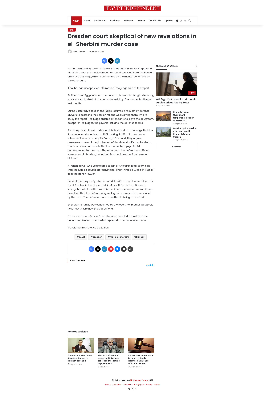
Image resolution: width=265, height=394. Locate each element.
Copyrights (139, 384)
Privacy (149, 384)
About (108, 384)
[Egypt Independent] (132, 8)
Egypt (76, 20)
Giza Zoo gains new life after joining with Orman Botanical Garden (184, 132)
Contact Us (127, 384)
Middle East (100, 20)
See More (176, 146)
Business (115, 20)
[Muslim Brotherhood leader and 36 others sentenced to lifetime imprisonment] (111, 345)
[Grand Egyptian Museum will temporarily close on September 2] (163, 116)
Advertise (116, 384)
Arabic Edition (79, 52)
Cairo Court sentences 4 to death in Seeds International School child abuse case (140, 359)
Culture (141, 20)
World (87, 20)
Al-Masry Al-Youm (139, 380)
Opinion (169, 20)
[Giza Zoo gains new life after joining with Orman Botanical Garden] (163, 132)
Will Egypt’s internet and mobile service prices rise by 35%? (176, 100)
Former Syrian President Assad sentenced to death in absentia (80, 358)
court (82, 237)
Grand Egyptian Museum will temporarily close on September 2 (183, 116)
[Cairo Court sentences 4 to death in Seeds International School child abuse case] (141, 345)
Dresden (97, 237)
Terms (157, 384)
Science (128, 20)
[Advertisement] (111, 297)
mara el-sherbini (119, 237)
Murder (140, 237)
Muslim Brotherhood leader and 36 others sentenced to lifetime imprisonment (109, 359)
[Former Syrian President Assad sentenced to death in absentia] (81, 345)
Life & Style (155, 20)
